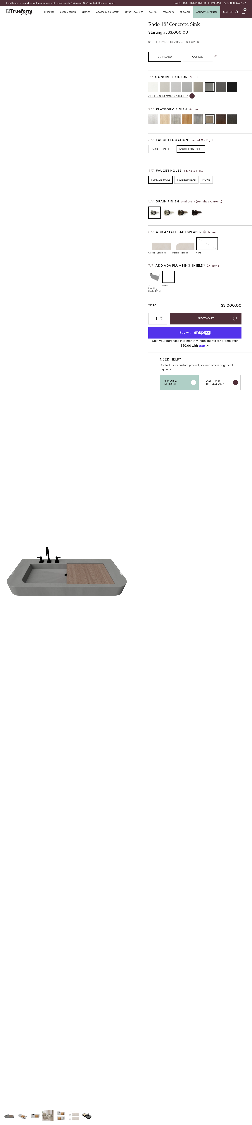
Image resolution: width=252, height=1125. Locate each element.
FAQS (226, 3)
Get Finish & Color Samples (168, 96)
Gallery (153, 12)
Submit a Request (170, 382)
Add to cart (206, 318)
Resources (168, 12)
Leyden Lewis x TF (134, 12)
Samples (86, 12)
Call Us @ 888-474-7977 (215, 382)
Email (218, 3)
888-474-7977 (238, 3)
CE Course (185, 12)
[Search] (230, 12)
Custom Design (68, 12)
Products (49, 12)
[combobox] (230, 12)
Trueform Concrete (19, 12)
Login (194, 3)
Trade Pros (180, 3)
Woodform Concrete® (107, 12)
